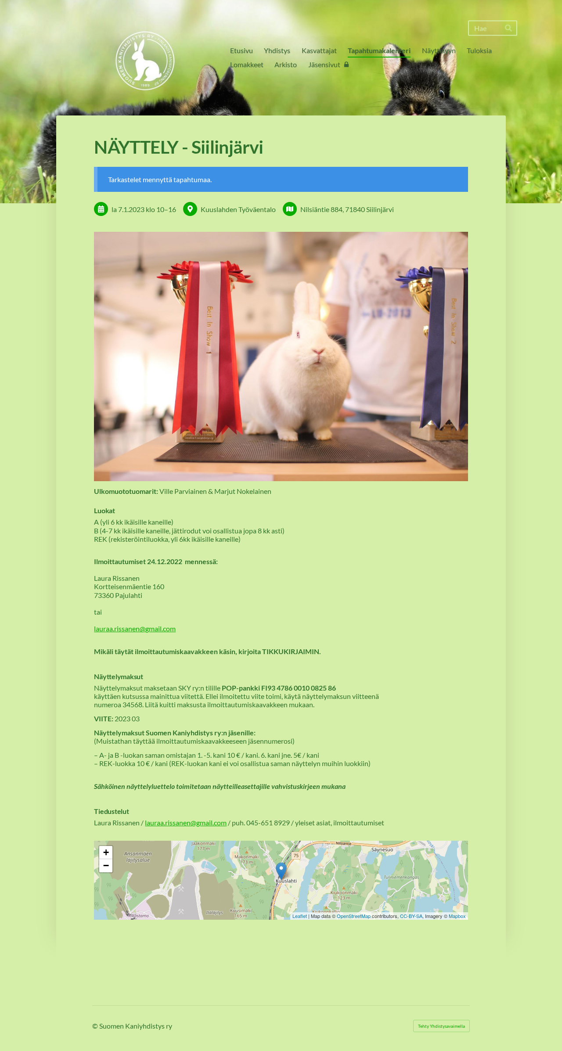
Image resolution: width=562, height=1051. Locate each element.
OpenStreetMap (354, 915)
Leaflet (299, 915)
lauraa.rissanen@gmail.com (135, 628)
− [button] (106, 865)
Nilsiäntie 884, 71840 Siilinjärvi (347, 209)
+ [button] (106, 852)
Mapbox (457, 915)
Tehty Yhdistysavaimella (441, 1026)
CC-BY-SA (411, 915)
